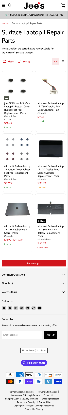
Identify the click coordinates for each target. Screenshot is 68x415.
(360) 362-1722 (56, 14)
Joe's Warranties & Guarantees (21, 391)
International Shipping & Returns (25, 395)
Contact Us (48, 395)
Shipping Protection (50, 398)
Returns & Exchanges (47, 391)
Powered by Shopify (34, 409)
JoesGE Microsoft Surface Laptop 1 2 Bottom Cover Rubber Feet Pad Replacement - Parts (17, 108)
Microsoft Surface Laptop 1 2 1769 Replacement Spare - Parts (17, 229)
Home (5, 23)
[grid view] (55, 61)
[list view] (62, 61)
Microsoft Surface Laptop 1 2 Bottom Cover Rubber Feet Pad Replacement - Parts (17, 171)
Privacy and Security (26, 402)
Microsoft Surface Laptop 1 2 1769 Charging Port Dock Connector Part (50, 106)
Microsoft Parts (10, 116)
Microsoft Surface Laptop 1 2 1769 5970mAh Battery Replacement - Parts (50, 231)
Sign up (50, 334)
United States (32, 350)
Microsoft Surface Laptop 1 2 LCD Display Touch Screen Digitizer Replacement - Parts (50, 171)
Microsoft (41, 113)
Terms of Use (45, 402)
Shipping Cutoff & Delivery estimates (21, 398)
